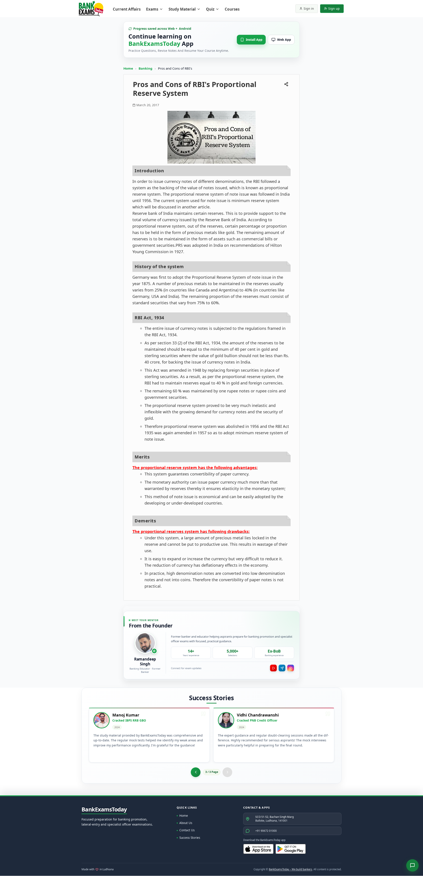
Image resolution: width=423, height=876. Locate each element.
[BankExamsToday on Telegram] (282, 668)
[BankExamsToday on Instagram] (290, 668)
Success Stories (189, 838)
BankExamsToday (104, 809)
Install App (254, 39)
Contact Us (187, 830)
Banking (145, 68)
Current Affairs (127, 9)
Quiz (210, 9)
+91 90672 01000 (266, 831)
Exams (152, 9)
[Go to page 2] (195, 772)
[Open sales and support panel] (412, 865)
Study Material (182, 9)
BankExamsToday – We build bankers (290, 869)
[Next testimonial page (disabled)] (227, 772)
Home (128, 68)
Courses (232, 9)
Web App (284, 39)
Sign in (309, 8)
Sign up (334, 8)
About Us (185, 823)
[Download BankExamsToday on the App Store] (258, 849)
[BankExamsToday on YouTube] (273, 668)
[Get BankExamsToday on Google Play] (290, 849)
